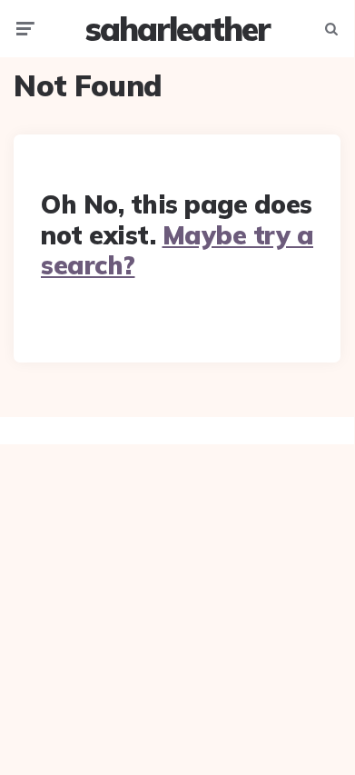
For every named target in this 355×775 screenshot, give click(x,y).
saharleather (177, 28)
